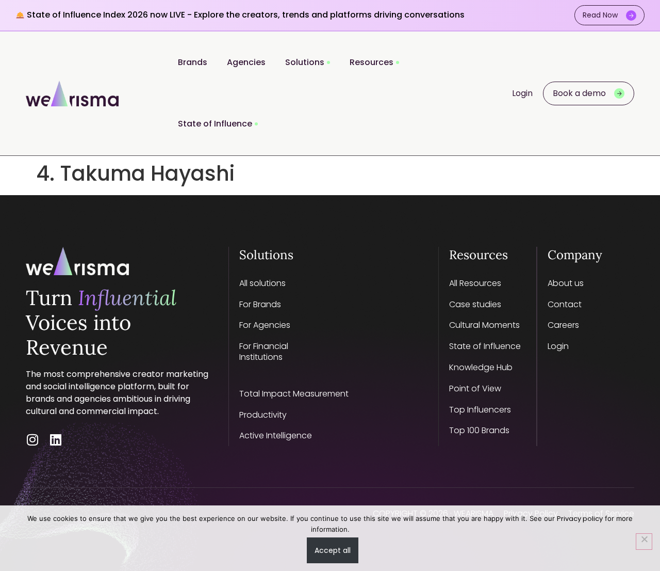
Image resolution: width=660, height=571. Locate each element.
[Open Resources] (397, 62)
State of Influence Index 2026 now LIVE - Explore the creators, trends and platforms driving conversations (245, 15)
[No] (644, 541)
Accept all (333, 550)
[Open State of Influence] (256, 124)
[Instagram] (32, 439)
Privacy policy (580, 519)
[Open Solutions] (328, 62)
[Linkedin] (55, 439)
